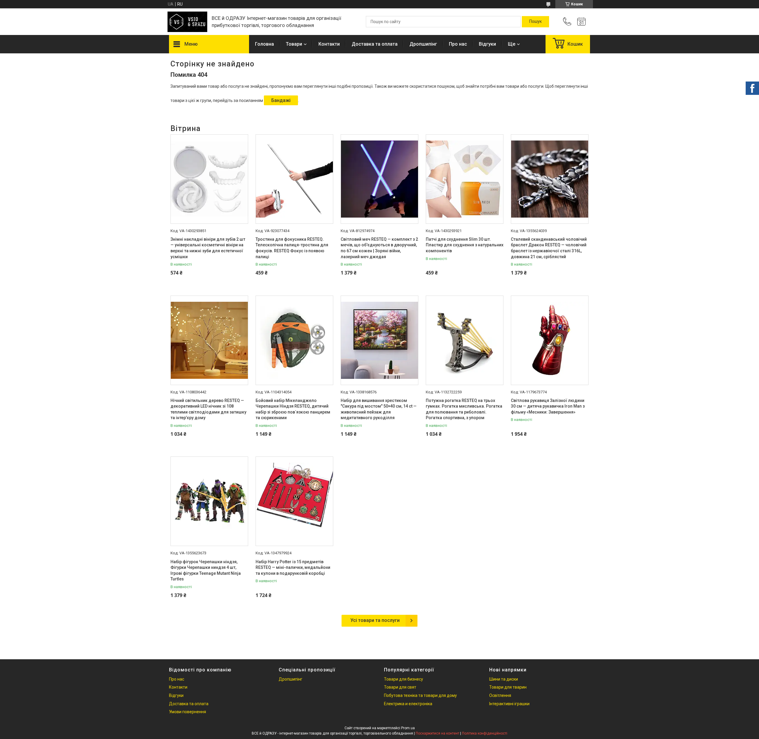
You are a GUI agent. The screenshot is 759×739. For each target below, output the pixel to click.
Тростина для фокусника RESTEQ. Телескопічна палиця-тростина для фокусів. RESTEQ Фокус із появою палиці (292, 248)
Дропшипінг (423, 44)
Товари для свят (400, 687)
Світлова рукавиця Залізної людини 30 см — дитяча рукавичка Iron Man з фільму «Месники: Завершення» (548, 406)
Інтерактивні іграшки (509, 703)
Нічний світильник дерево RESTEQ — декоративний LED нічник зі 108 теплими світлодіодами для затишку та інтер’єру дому (208, 409)
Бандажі (281, 100)
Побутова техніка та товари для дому (420, 695)
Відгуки (487, 44)
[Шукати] (535, 21)
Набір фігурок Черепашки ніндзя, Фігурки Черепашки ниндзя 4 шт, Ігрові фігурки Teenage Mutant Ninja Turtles (205, 570)
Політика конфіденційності (484, 733)
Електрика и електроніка (408, 703)
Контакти (329, 44)
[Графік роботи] (581, 22)
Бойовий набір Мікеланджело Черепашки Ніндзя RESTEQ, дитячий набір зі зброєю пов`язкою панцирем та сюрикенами (293, 409)
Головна (264, 44)
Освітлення (500, 695)
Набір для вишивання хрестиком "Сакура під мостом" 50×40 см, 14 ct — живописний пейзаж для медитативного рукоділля (379, 409)
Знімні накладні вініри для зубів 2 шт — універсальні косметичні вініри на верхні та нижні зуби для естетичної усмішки (207, 248)
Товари (294, 44)
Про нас (458, 44)
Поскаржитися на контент (437, 733)
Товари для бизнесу (403, 679)
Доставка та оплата (375, 44)
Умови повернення (187, 711)
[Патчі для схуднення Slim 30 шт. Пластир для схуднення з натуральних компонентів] (464, 179)
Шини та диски (503, 679)
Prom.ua (408, 728)
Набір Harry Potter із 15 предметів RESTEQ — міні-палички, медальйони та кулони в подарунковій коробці (293, 567)
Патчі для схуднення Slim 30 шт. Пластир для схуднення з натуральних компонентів (464, 245)
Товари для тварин (508, 687)
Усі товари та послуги (375, 620)
